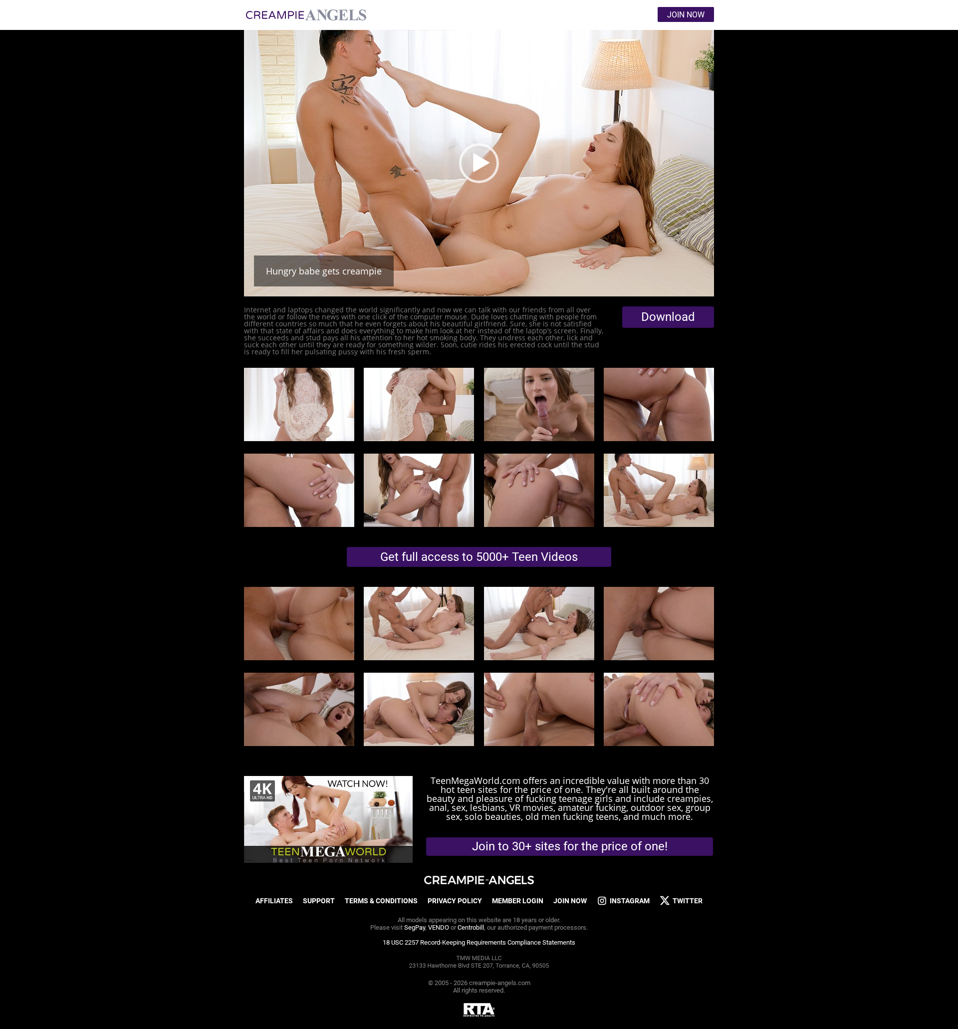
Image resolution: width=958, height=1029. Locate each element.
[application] (479, 163)
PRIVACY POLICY (455, 901)
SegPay (414, 927)
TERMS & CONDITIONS (381, 901)
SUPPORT (319, 901)
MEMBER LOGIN (517, 901)
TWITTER (688, 901)
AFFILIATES (274, 901)
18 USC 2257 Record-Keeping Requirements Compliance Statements (479, 942)
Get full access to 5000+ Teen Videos (479, 557)
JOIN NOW (570, 901)
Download (668, 317)
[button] (479, 163)
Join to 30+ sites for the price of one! (570, 846)
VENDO (438, 927)
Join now (686, 14)
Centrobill (471, 927)
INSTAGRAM (630, 901)
